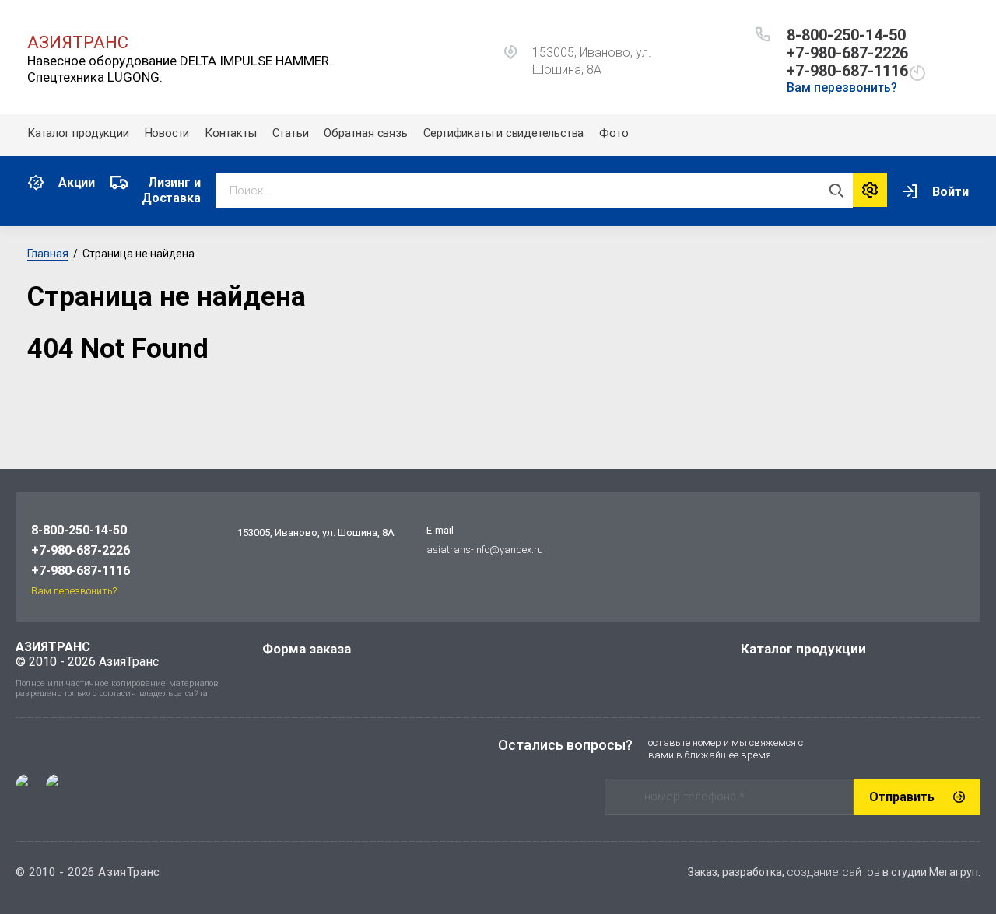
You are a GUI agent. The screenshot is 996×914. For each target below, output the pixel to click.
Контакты (230, 133)
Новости (167, 133)
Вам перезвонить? (842, 87)
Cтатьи (290, 133)
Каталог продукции (78, 133)
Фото (613, 133)
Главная (47, 253)
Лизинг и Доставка (171, 190)
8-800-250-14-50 (846, 35)
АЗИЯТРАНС (77, 42)
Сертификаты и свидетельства (503, 133)
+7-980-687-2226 (847, 53)
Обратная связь (365, 133)
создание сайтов (833, 872)
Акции (76, 182)
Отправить (902, 797)
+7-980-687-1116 (847, 70)
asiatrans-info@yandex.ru (484, 549)
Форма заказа (306, 649)
